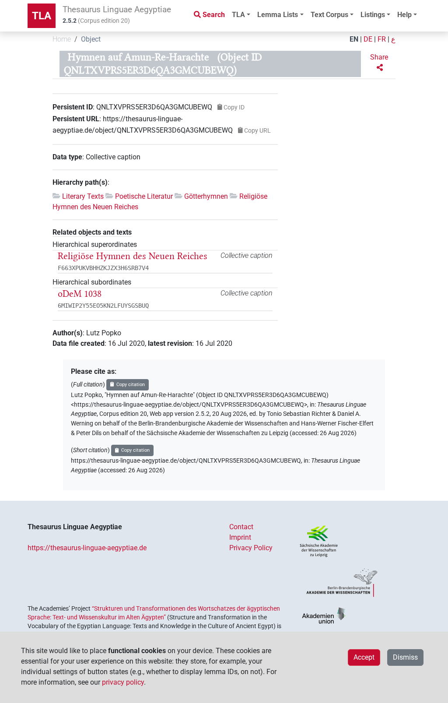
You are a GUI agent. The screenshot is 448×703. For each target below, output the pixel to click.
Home (61, 39)
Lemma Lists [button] (277, 15)
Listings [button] (372, 15)
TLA (41, 16)
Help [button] (404, 15)
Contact (241, 527)
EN (354, 39)
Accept (364, 657)
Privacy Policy (251, 548)
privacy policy (123, 682)
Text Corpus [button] (329, 15)
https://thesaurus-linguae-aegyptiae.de (87, 548)
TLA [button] (238, 15)
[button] (380, 62)
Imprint (240, 537)
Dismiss (405, 657)
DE (368, 39)
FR (382, 39)
